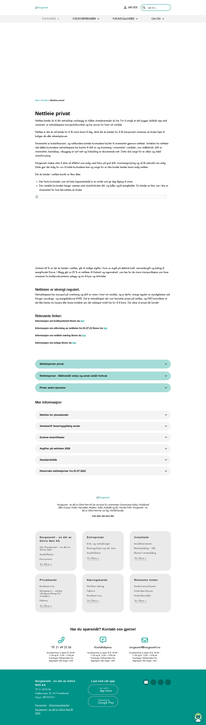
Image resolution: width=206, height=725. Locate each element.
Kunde (45, 100)
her (82, 321)
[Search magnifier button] (144, 7)
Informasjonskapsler (59, 705)
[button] (130, 7)
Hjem (37, 100)
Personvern (41, 705)
